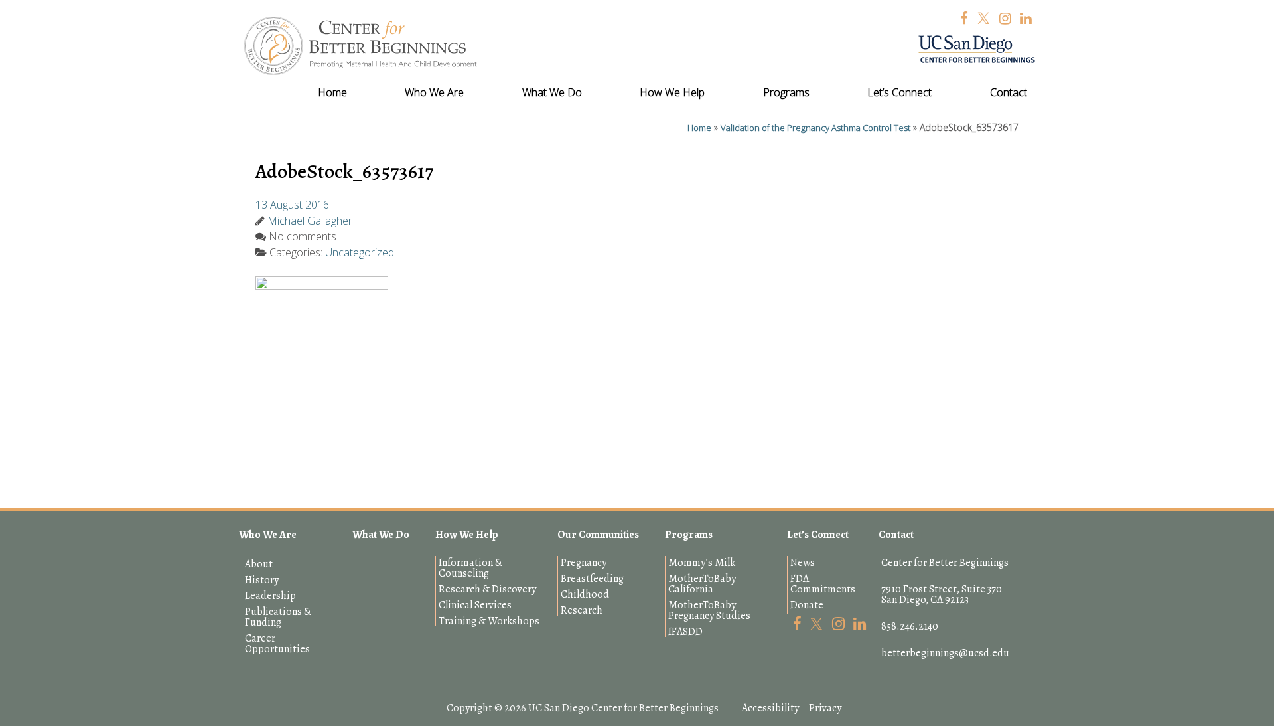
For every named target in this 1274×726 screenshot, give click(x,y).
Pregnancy (583, 562)
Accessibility (770, 708)
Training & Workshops (489, 621)
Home (699, 128)
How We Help (466, 534)
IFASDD (685, 631)
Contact (896, 534)
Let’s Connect (818, 534)
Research (581, 610)
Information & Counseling (470, 568)
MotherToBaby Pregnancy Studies (709, 610)
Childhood (585, 594)
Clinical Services (475, 605)
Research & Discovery (487, 589)
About (259, 564)
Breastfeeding (592, 578)
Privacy (825, 708)
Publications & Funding (278, 617)
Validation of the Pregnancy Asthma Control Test (815, 128)
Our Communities (598, 534)
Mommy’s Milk (701, 562)
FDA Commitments (822, 583)
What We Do (380, 534)
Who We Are (268, 534)
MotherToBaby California (702, 583)
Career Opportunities (277, 643)
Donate (806, 605)
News (802, 562)
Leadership (270, 595)
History (262, 580)
